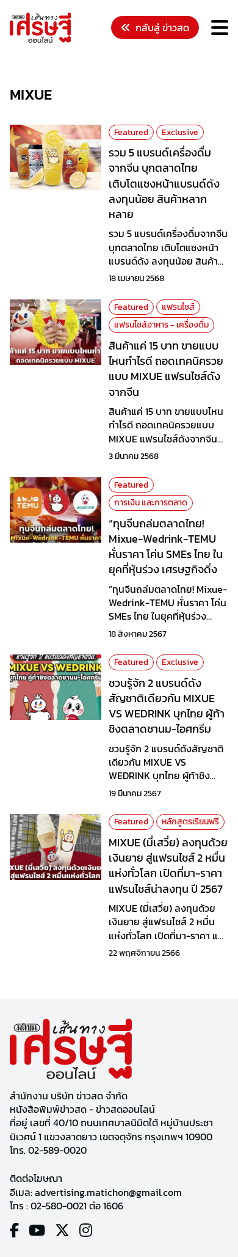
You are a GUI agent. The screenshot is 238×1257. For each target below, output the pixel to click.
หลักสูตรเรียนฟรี (190, 821)
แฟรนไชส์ (178, 307)
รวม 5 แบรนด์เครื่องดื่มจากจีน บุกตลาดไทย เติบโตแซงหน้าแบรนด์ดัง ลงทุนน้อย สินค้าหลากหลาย (164, 183)
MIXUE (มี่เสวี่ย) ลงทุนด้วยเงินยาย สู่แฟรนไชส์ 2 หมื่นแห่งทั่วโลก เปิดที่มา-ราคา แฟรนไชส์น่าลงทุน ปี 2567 (168, 865)
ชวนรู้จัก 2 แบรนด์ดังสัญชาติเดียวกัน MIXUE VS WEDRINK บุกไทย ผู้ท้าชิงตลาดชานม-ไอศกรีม (167, 706)
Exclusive (180, 132)
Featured (131, 132)
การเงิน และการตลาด (150, 502)
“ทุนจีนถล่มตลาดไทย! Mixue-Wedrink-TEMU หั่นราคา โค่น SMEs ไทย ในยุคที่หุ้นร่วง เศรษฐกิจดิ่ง (166, 546)
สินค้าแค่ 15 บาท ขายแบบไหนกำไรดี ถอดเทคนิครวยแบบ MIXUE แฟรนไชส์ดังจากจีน (166, 368)
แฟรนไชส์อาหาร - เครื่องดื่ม (161, 324)
